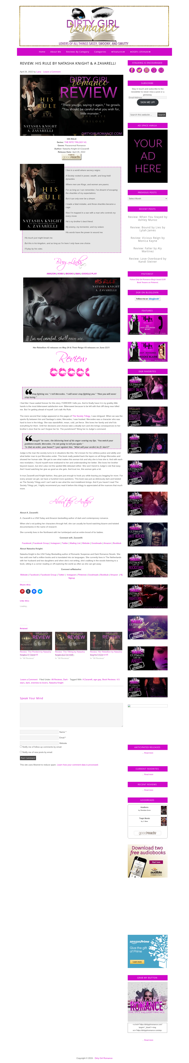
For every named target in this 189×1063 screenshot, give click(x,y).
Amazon (107, 543)
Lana (38, 72)
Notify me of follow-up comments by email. (42, 747)
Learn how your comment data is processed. (78, 765)
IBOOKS (70, 273)
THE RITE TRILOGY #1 (75, 142)
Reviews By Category (77, 51)
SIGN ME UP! (147, 102)
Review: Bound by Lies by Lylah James (147, 229)
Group (53, 575)
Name (62, 732)
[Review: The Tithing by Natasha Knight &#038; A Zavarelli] (71, 641)
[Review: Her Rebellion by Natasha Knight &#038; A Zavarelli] (106, 641)
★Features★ (118, 51)
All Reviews (56, 679)
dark (28, 683)
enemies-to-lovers (39, 683)
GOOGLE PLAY (89, 273)
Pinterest (82, 575)
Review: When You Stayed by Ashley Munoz (147, 218)
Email (62, 737)
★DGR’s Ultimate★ (140, 51)
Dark (65, 679)
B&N (77, 273)
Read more (148, 753)
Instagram (55, 543)
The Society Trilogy (81, 416)
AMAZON (51, 273)
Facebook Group (41, 543)
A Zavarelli (87, 679)
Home (42, 51)
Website (86, 543)
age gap (97, 679)
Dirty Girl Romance (87, 18)
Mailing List (75, 543)
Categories (100, 51)
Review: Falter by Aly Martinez (147, 249)
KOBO (61, 273)
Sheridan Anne (145, 810)
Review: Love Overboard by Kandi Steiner (147, 260)
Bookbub (117, 543)
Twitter (65, 543)
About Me (55, 51)
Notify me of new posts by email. (37, 752)
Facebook (26, 543)
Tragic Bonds (144, 818)
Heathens (144, 807)
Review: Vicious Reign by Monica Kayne (148, 239)
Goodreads (96, 543)
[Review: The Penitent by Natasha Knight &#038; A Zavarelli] (36, 641)
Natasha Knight (56, 683)
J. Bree (145, 821)
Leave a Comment (52, 72)
